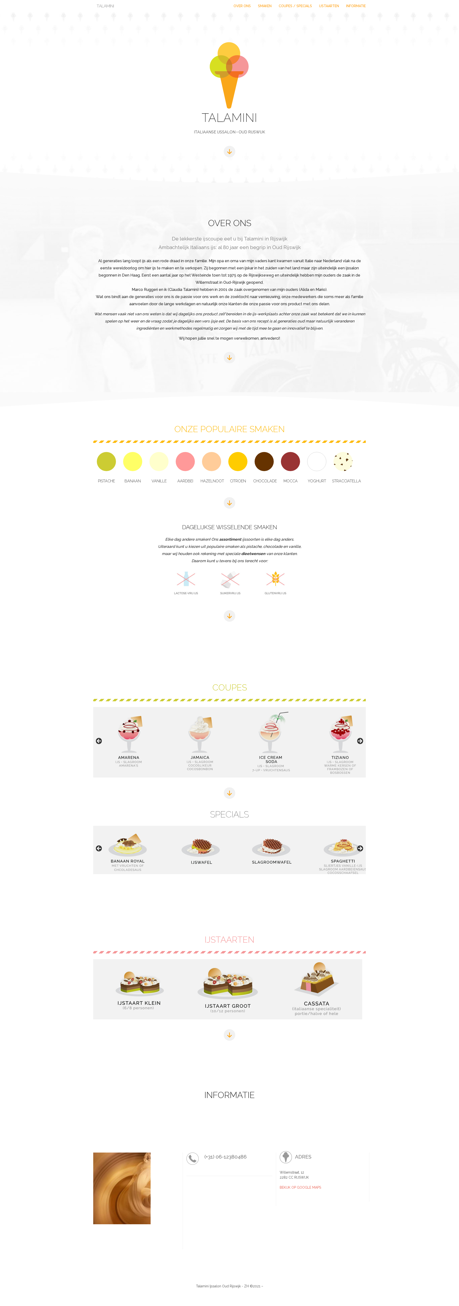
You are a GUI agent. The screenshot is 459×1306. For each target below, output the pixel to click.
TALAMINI (105, 6)
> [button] (359, 741)
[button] (128, 742)
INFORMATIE (356, 6)
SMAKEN (265, 6)
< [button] (99, 741)
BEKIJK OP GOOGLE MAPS (300, 1187)
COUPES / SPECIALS (295, 6)
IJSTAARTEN (329, 6)
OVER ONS (242, 6)
